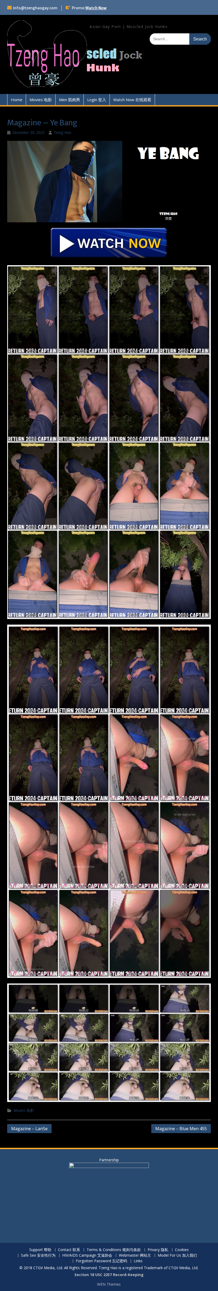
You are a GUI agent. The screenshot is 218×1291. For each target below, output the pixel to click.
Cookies (182, 1250)
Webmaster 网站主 (135, 1255)
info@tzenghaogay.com (35, 8)
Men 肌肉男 (69, 99)
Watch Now (96, 8)
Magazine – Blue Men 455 (181, 1129)
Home (16, 99)
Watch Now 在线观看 (132, 99)
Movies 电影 (41, 99)
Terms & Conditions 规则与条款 (114, 1250)
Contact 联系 (69, 1250)
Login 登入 (96, 99)
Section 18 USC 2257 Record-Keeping (109, 1274)
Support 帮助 (40, 1250)
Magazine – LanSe (29, 1129)
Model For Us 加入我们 (177, 1255)
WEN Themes (109, 1284)
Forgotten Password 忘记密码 (101, 1261)
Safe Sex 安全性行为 (38, 1255)
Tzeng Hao (62, 132)
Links (138, 1261)
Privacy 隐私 (158, 1250)
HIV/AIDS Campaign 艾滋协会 (87, 1255)
